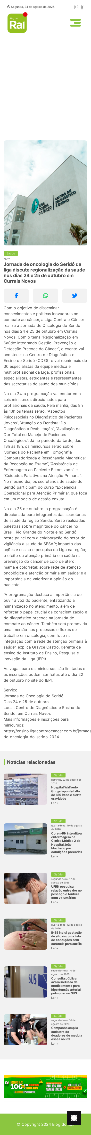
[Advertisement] (45, 86)
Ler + (54, 803)
